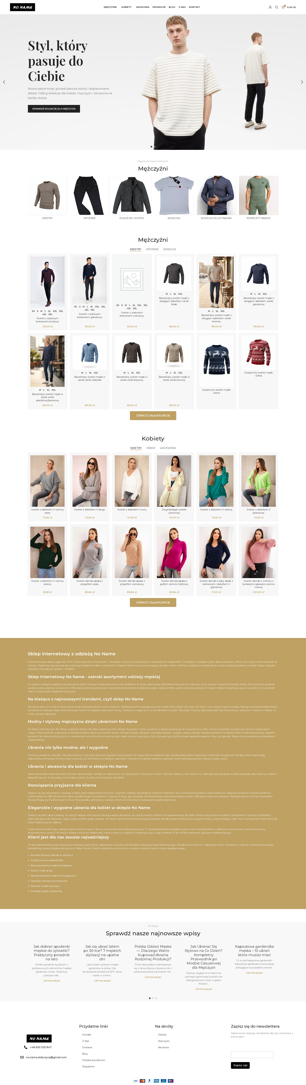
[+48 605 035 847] (25, 1047)
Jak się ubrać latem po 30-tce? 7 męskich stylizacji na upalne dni (102, 952)
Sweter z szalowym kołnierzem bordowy (47, 320)
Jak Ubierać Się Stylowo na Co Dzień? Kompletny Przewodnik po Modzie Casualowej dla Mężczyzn (204, 957)
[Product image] (47, 282)
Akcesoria (163, 1047)
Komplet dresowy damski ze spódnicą (52, 855)
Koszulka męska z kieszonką (46, 891)
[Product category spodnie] (89, 198)
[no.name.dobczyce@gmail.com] (22, 1057)
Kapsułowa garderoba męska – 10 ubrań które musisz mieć (254, 950)
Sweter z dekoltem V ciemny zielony (47, 583)
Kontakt (86, 1034)
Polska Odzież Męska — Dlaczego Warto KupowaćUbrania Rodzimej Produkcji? (153, 952)
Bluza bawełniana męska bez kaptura (51, 865)
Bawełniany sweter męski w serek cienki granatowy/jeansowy (47, 397)
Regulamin (88, 1066)
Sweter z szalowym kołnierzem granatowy (89, 316)
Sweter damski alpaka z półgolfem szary (90, 583)
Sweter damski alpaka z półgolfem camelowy (132, 583)
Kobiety (162, 1034)
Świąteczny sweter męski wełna (216, 391)
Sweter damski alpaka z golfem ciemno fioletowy (174, 583)
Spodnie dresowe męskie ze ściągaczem (53, 875)
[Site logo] (22, 7)
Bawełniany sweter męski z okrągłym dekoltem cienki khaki (174, 301)
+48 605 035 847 (40, 1047)
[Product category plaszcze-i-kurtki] (131, 198)
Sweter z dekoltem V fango (89, 509)
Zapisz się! (240, 1065)
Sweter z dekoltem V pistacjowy (258, 511)
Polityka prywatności (93, 1060)
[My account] (270, 7)
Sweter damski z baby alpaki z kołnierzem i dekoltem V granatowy (216, 584)
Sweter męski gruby (42, 870)
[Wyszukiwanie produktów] (276, 7)
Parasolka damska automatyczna (49, 881)
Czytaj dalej (51, 980)
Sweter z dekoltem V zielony (216, 509)
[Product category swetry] (47, 198)
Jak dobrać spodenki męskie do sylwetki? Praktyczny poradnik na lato (51, 952)
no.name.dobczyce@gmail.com (46, 1057)
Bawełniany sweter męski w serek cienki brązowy (132, 379)
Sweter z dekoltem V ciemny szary (47, 511)
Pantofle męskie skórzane (45, 886)
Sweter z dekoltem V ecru (131, 509)
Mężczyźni (164, 1041)
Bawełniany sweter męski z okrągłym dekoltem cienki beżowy (216, 318)
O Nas (85, 1041)
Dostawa (87, 1047)
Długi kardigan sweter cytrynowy (174, 511)
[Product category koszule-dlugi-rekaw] (216, 198)
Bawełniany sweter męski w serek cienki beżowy (174, 379)
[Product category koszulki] (174, 198)
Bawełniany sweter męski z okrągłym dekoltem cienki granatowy (259, 301)
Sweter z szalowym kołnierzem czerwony (132, 314)
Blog (84, 1053)
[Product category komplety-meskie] (258, 198)
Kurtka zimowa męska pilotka (47, 860)
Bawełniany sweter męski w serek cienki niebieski (89, 379)
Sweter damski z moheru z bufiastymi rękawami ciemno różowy (259, 584)
